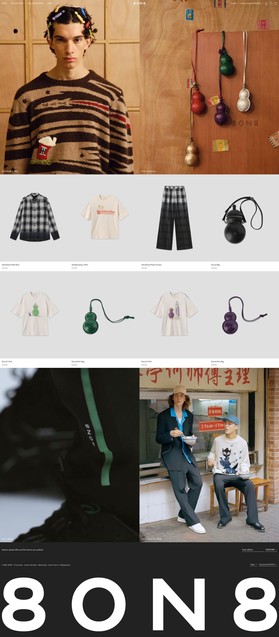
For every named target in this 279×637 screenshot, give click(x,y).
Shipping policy (65, 565)
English (234, 3)
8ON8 (10, 565)
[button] (271, 3)
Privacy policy (18, 565)
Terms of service (53, 565)
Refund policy (42, 565)
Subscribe (270, 549)
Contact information (30, 565)
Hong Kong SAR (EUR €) (251, 3)
